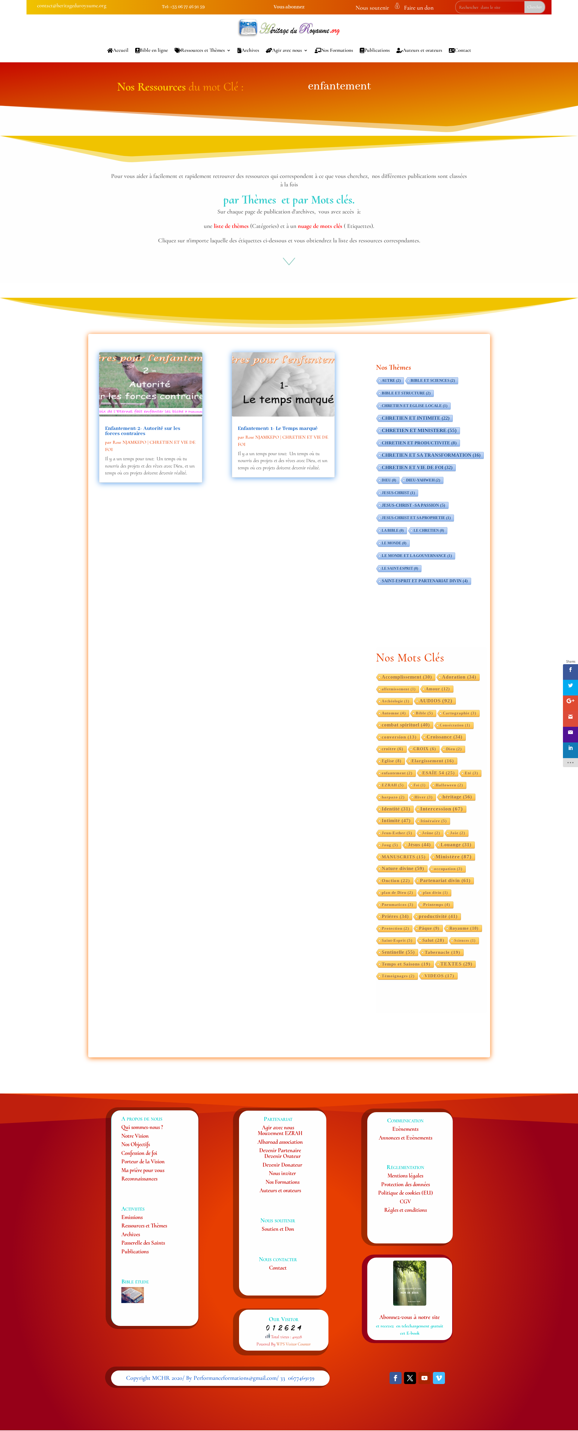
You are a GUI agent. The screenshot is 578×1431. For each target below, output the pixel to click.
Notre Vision (135, 1135)
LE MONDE (394, 543)
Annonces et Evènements (405, 1137)
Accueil (121, 50)
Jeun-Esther (397, 833)
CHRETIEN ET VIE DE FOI (417, 467)
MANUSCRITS (404, 856)
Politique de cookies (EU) (405, 1192)
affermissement (399, 689)
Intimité (396, 820)
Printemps (436, 904)
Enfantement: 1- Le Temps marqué (278, 428)
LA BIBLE (393, 530)
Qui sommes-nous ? (142, 1127)
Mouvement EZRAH (280, 1133)
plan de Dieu (397, 893)
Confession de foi (139, 1152)
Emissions (132, 1217)
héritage (457, 797)
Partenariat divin (445, 880)
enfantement (397, 773)
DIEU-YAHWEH (423, 480)
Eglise (392, 761)
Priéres (395, 916)
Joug (390, 845)
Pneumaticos (397, 905)
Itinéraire (434, 821)
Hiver (424, 797)
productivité (438, 916)
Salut (433, 940)
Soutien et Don (278, 1228)
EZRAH (393, 785)
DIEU (389, 480)
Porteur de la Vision (143, 1161)
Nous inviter (282, 1173)
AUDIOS (435, 701)
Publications (377, 50)
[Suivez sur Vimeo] (439, 1378)
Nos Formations (337, 50)
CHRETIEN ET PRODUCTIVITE (419, 442)
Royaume (464, 928)
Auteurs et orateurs (422, 50)
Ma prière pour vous (142, 1170)
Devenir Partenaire (280, 1150)
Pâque (429, 928)
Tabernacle (442, 952)
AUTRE (391, 380)
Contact (463, 50)
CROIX (424, 749)
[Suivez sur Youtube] (424, 1378)
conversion (399, 737)
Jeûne (431, 833)
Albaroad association (280, 1141)
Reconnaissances (139, 1178)
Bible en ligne (154, 50)
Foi (420, 785)
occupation (448, 869)
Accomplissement (407, 677)
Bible (424, 713)
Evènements (405, 1128)
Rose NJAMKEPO (129, 442)
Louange (456, 844)
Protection (395, 928)
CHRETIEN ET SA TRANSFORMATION (431, 455)
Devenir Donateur (282, 1164)
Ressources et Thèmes (203, 50)
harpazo (393, 797)
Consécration (455, 725)
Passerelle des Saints (143, 1242)
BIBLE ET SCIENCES (433, 380)
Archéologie (395, 701)
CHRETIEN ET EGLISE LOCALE (414, 406)
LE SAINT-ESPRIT (400, 568)
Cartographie (459, 713)
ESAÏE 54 (438, 772)
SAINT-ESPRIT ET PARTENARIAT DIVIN (425, 581)
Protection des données (405, 1184)
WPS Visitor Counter (293, 1344)
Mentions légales (405, 1175)
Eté (471, 773)
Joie (457, 833)
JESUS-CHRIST (398, 493)
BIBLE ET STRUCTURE (406, 393)
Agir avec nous (287, 50)
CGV (405, 1201)
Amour (438, 688)
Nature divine (403, 868)
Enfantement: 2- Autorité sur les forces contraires (142, 431)
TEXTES (456, 963)
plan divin (435, 893)
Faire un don (419, 7)
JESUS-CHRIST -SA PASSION (413, 505)
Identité (396, 808)
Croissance (444, 736)
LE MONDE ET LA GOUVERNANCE (417, 556)
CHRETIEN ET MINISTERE (419, 430)
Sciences (465, 940)
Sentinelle (398, 952)
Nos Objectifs (135, 1144)
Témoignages (398, 976)
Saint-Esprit (397, 940)
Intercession (441, 809)
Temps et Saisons (406, 964)
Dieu (454, 749)
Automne (394, 713)
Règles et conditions (405, 1209)
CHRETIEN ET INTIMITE (415, 418)
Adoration (459, 677)
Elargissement (433, 760)
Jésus (419, 844)
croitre (392, 749)
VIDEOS (439, 975)
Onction (396, 880)
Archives (250, 50)
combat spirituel (406, 724)
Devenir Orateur (282, 1156)
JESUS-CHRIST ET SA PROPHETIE (416, 518)
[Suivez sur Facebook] (396, 1378)
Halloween (449, 785)
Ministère (454, 857)
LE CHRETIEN (429, 530)
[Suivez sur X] (410, 1378)
